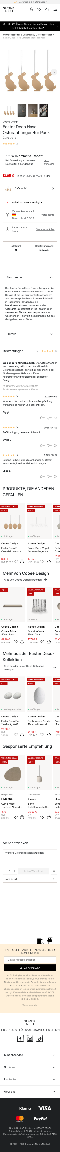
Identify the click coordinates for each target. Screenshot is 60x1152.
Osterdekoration (44, 35)
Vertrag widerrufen (30, 1005)
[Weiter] (54, 72)
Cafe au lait (11, 879)
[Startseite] (9, 9)
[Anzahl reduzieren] (5, 871)
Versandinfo (47, 214)
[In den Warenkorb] (22, 561)
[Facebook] (20, 1038)
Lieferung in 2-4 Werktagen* (33, 2)
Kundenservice (13, 1054)
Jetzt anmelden (49, 162)
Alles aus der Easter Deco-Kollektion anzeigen (24, 668)
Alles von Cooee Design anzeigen (23, 579)
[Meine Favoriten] (39, 9)
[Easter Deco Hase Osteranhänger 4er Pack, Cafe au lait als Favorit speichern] (54, 871)
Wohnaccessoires (11, 35)
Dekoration (28, 35)
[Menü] (55, 9)
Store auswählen (45, 229)
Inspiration (10, 1079)
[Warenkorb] (47, 9)
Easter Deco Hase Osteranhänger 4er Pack (24, 37)
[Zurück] (6, 72)
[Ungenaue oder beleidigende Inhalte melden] (55, 418)
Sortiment (10, 1067)
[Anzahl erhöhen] (14, 871)
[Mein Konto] (31, 9)
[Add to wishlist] (15, 561)
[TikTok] (39, 1038)
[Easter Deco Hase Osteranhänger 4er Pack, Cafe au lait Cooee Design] (30, 71)
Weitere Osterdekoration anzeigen (24, 852)
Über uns (9, 1091)
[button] (10, 143)
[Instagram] (30, 1038)
